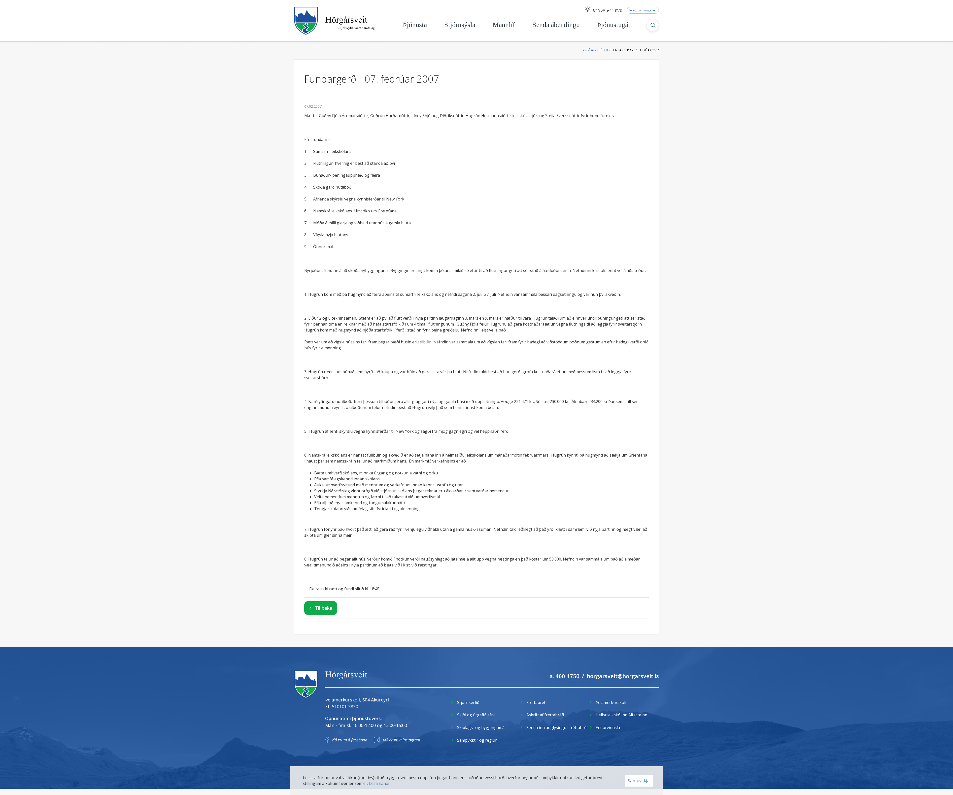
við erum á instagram (401, 740)
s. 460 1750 (564, 676)
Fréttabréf (535, 702)
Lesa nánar (379, 783)
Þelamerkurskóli (611, 702)
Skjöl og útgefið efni (476, 715)
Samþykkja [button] (639, 780)
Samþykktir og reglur (477, 740)
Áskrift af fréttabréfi (545, 715)
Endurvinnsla (608, 727)
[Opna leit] (653, 25)
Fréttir (602, 50)
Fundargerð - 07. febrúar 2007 (635, 50)
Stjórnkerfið (468, 702)
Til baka (323, 608)
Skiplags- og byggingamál (481, 727)
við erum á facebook (349, 740)
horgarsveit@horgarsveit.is (623, 676)
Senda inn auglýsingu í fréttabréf (557, 727)
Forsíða (588, 50)
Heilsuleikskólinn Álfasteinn (621, 715)
